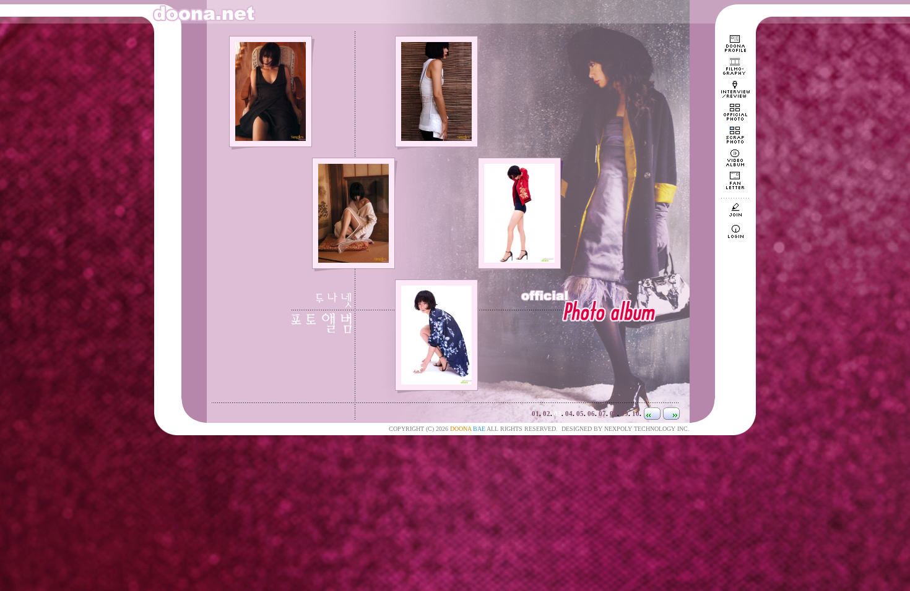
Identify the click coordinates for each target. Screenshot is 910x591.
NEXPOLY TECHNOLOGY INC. (647, 428)
